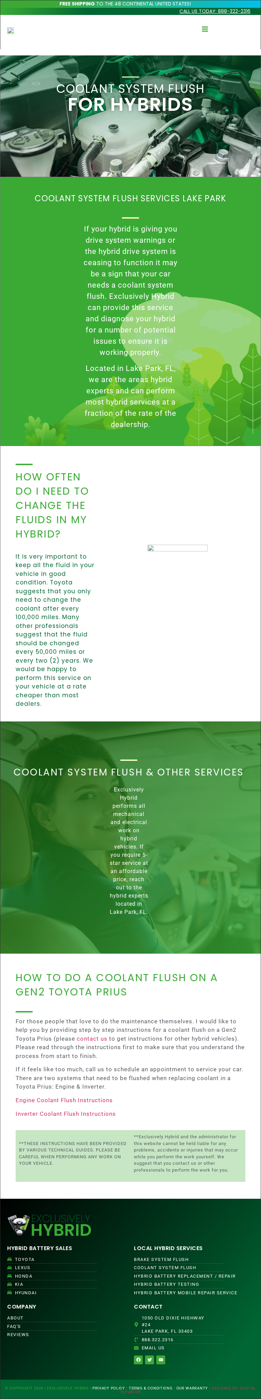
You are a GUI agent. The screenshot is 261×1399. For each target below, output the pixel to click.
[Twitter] (149, 1359)
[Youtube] (160, 1359)
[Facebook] (138, 1359)
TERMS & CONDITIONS (151, 1388)
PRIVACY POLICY (108, 1388)
